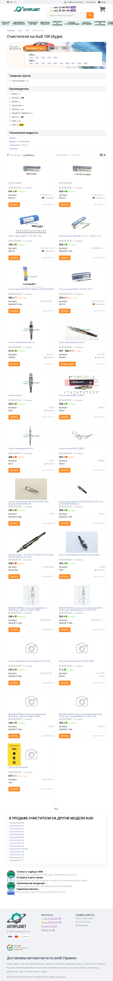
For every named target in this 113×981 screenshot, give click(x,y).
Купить (14, 204)
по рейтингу (28, 155)
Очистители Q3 (16, 851)
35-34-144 (62, 10)
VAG (17, 124)
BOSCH (16, 97)
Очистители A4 (16, 834)
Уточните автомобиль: (15, 47)
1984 (55, 63)
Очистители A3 (16, 831)
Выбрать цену (67, 364)
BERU (16, 93)
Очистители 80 (16, 822)
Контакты (90, 2)
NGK (15, 120)
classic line (18, 105)
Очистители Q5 (16, 854)
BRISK (16, 101)
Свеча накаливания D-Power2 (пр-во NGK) (79, 555)
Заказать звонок (49, 926)
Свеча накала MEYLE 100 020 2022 (75, 289)
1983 (49, 63)
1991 (37, 57)
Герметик (13, 148)
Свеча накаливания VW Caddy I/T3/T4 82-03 (29, 661)
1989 (85, 63)
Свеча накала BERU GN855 (72, 448)
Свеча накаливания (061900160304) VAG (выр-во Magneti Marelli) (28, 502)
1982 (43, 63)
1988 (79, 63)
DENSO (16, 109)
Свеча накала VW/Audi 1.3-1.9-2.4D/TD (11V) (80, 236)
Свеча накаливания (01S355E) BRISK (76, 661)
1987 (73, 63)
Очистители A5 (16, 837)
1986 (67, 63)
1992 (43, 57)
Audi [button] (53, 48)
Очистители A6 (16, 840)
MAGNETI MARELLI (22, 113)
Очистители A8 (16, 845)
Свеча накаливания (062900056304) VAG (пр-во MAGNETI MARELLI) (81, 502)
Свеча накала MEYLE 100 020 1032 (25, 236)
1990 (31, 57)
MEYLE (16, 117)
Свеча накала (20, 80)
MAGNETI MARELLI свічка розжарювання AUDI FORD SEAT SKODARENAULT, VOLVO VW (80, 609)
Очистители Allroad (18, 848)
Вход (102, 2)
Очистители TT (16, 860)
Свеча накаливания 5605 (20, 448)
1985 (61, 63)
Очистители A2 (16, 828)
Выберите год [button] (34, 48)
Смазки (12, 137)
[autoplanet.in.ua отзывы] (17, 948)
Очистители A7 (16, 843)
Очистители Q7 (16, 857)
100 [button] (64, 48)
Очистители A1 (16, 825)
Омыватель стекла (18, 145)
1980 (31, 63)
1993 (49, 57)
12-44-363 (62, 7)
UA (11, 2)
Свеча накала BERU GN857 (72, 395)
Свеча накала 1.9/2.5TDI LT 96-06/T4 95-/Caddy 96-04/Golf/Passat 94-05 (30, 556)
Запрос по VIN (48, 930)
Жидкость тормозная (19, 141)
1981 (37, 63)
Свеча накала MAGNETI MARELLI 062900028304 (31, 289)
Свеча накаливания (18, 767)
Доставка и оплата (73, 2)
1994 (55, 57)
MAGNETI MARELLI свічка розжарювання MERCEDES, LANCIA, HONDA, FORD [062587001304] (27, 609)
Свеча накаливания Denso (21, 342)
